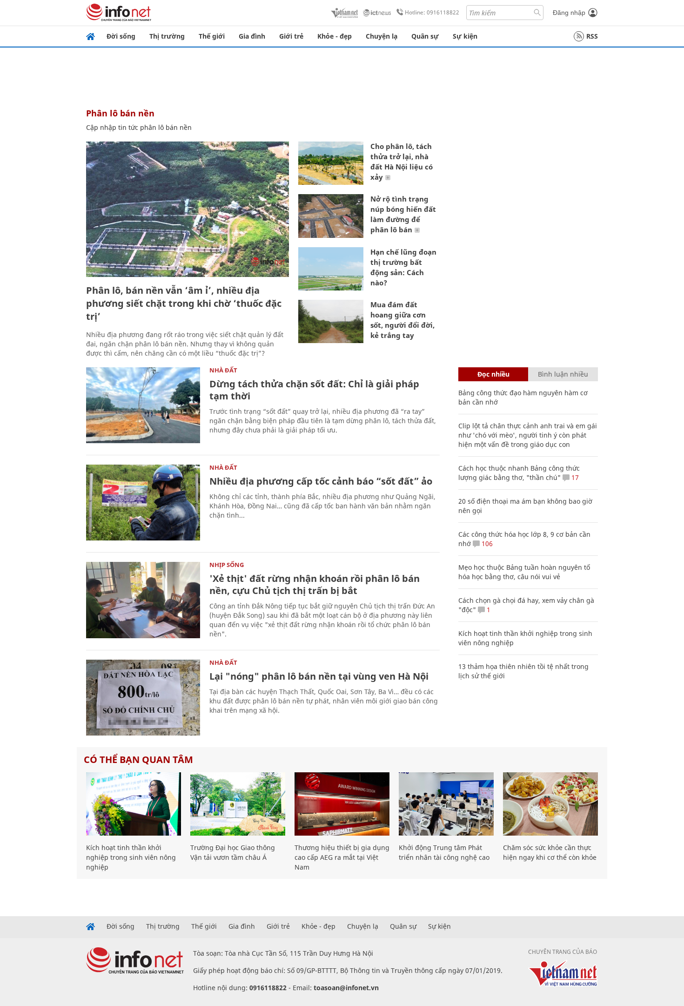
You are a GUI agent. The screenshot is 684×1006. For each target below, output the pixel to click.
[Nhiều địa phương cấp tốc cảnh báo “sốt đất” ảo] (143, 502)
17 (574, 477)
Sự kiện (465, 36)
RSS (592, 36)
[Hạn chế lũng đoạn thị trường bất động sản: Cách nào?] (330, 268)
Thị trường (167, 36)
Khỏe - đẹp (334, 36)
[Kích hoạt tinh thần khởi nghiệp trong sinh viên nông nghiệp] (133, 804)
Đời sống (121, 36)
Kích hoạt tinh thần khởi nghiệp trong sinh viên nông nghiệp (131, 857)
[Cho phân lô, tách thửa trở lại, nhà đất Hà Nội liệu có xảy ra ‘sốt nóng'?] (330, 163)
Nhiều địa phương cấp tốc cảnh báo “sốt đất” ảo (320, 481)
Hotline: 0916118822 (432, 12)
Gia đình (252, 36)
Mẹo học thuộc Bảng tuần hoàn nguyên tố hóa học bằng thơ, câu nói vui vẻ (524, 572)
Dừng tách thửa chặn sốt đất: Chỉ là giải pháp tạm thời (314, 390)
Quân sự (425, 36)
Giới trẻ (291, 36)
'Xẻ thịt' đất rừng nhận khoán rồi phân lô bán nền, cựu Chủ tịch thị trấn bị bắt (314, 584)
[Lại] (143, 698)
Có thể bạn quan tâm (138, 759)
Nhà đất (223, 370)
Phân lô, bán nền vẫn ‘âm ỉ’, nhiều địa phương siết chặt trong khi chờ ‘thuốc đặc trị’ (184, 303)
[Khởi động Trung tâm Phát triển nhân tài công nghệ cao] (446, 804)
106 (486, 543)
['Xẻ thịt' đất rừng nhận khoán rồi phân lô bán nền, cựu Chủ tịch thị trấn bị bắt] (143, 600)
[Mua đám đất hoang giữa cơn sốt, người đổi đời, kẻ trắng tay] (330, 321)
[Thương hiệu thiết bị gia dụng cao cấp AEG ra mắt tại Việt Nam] (342, 804)
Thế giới (212, 36)
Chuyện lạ (381, 36)
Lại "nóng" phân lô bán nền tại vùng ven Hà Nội (319, 676)
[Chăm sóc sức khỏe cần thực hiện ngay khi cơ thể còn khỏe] (550, 804)
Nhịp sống (226, 564)
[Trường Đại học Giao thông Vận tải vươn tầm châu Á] (237, 804)
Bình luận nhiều (563, 374)
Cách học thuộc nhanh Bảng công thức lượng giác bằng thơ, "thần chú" (519, 473)
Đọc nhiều (493, 374)
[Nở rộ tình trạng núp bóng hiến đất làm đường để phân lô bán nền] (330, 215)
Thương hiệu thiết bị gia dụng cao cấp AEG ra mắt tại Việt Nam (342, 857)
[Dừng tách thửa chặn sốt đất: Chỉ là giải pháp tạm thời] (143, 405)
